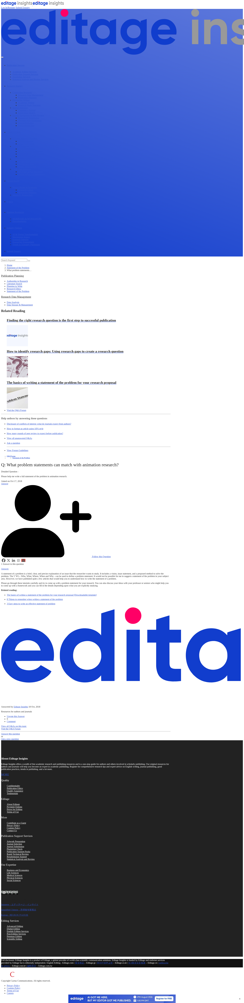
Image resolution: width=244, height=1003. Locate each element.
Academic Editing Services (24, 72)
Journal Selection (20, 108)
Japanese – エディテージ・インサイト (19, 904)
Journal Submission (15, 846)
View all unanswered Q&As (19, 438)
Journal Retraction (26, 125)
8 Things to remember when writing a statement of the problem (35, 599)
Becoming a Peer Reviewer (30, 172)
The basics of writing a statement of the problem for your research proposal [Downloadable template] (52, 595)
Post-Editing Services (16, 934)
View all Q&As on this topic (14, 726)
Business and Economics (18, 870)
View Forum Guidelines (17, 450)
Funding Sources (25, 141)
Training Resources (15, 212)
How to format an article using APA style (25, 428)
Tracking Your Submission (30, 120)
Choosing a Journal (26, 110)
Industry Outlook (14, 228)
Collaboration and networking (31, 161)
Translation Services (21, 77)
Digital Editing (13, 929)
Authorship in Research (17, 281)
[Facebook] (3, 560)
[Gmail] (23, 560)
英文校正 (80, 963)
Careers (10, 993)
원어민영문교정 (105, 963)
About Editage (13, 804)
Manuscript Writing (21, 100)
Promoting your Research (29, 156)
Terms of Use (13, 812)
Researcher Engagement (23, 242)
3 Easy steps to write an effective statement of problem (31, 604)
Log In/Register (8, 7)
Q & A (10, 201)
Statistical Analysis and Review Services (30, 79)
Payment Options (14, 807)
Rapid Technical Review (18, 854)
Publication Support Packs (18, 851)
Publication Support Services (25, 74)
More (5, 774)
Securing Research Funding (24, 138)
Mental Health (13, 181)
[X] (8, 560)
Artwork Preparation (16, 841)
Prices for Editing (14, 809)
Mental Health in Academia (24, 187)
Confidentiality (13, 786)
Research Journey (15, 86)
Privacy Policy (13, 825)
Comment (11, 721)
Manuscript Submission (28, 118)
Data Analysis (13, 302)
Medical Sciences (14, 875)
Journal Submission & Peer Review (28, 115)
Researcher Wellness (27, 192)
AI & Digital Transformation (25, 234)
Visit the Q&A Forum (16, 410)
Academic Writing (26, 102)
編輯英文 (31, 966)
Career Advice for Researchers (31, 174)
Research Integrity (20, 239)
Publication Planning (27, 97)
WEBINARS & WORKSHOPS (27, 219)
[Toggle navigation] (2, 57)
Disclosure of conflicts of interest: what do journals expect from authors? (39, 424)
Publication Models (26, 113)
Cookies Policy (13, 828)
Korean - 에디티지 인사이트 (14, 915)
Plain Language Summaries (30, 151)
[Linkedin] (13, 560)
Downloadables (19, 221)
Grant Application (26, 144)
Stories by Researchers (22, 195)
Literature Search (14, 283)
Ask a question (13, 443)
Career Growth (13, 132)
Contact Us (12, 830)
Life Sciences (13, 873)
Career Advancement (21, 169)
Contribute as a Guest (16, 823)
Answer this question (10, 734)
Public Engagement (26, 149)
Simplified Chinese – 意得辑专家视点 (18, 910)
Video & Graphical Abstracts (31, 154)
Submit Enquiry (23, 7)
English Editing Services (18, 931)
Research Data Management (30, 95)
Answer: (5, 569)
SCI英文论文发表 (136, 963)
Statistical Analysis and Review (21, 859)
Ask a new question (10, 739)
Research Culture (25, 190)
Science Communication (23, 146)
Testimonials (12, 793)
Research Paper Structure (29, 105)
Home (9, 265)
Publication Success (15, 65)
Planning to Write (14, 286)
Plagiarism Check (14, 849)
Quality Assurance (15, 791)
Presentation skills (26, 164)
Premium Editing (14, 936)
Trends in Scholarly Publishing (26, 244)
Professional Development (24, 159)
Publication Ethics (15, 788)
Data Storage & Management (20, 305)
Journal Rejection (26, 123)
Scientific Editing (14, 939)
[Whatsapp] (18, 560)
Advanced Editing (15, 926)
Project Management (27, 166)
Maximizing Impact (21, 237)
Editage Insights (21, 707)
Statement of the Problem (18, 268)
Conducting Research (22, 92)
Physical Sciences (15, 878)
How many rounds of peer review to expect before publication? (35, 433)
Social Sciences (14, 880)
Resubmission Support (17, 856)
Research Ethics (14, 289)
